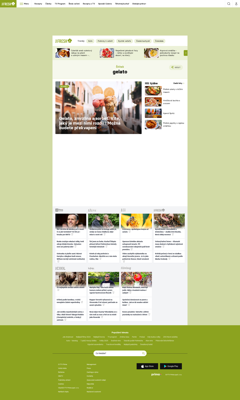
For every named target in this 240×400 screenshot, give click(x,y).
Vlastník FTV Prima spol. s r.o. (68, 388)
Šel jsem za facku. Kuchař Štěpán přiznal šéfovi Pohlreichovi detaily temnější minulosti (103, 244)
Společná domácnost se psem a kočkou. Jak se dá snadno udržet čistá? (135, 302)
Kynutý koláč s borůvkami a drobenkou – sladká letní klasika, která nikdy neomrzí (168, 232)
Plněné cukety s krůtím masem (173, 90)
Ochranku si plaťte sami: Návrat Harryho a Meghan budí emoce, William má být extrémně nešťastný (71, 256)
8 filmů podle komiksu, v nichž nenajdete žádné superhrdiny (68, 301)
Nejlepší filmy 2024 (83, 337)
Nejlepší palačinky (131, 344)
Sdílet (177, 68)
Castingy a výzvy (92, 372)
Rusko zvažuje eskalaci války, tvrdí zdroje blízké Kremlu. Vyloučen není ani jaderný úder (70, 244)
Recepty (38, 4)
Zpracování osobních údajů (96, 380)
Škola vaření (74, 4)
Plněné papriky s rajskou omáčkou (173, 124)
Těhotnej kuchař (122, 4)
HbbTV (60, 376)
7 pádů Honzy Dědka (88, 341)
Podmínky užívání (64, 380)
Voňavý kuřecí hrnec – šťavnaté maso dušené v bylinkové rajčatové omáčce (169, 244)
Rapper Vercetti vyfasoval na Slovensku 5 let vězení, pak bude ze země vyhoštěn (104, 302)
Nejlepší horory (99, 337)
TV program (112, 337)
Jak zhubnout (67, 337)
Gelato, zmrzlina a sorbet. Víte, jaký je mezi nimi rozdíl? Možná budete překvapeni (89, 123)
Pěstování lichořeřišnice (165, 341)
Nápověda (90, 384)
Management (91, 364)
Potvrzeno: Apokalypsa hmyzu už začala (135, 230)
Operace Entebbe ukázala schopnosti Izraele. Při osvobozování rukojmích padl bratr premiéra (136, 245)
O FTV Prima (62, 364)
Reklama (61, 372)
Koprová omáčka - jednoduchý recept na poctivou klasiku (169, 52)
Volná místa (62, 368)
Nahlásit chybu (63, 392)
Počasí (142, 337)
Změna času (124, 337)
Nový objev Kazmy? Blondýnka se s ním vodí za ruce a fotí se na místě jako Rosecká (103, 314)
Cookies (61, 384)
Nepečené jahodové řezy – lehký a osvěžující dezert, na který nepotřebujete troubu (127, 54)
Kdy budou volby (154, 337)
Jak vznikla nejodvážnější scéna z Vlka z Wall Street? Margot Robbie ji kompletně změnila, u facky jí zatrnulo (70, 316)
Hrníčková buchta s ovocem (171, 102)
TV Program (60, 4)
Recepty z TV (89, 4)
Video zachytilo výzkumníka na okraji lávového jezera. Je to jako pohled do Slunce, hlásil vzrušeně (135, 256)
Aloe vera (149, 341)
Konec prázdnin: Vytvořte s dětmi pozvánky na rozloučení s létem (135, 313)
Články (48, 4)
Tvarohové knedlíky (113, 344)
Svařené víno (116, 341)
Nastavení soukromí (94, 392)
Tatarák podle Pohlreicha (133, 341)
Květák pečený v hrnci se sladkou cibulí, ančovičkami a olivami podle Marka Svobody (169, 256)
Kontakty (90, 376)
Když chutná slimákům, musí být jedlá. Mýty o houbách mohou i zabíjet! (135, 290)
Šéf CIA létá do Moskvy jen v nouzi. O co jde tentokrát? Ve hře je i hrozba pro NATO (70, 232)
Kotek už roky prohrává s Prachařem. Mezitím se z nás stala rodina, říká (103, 256)
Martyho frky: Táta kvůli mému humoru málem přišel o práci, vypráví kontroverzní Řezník (102, 290)
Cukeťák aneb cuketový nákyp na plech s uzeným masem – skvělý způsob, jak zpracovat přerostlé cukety (81, 56)
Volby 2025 (103, 341)
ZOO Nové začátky (170, 337)
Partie (134, 337)
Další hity (178, 83)
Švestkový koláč (146, 344)
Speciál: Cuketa (105, 4)
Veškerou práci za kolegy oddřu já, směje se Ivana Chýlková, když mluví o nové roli (103, 232)
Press (89, 368)
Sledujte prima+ (139, 4)
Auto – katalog (72, 341)
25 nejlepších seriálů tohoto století (70, 287)
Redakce (90, 388)
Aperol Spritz (168, 113)
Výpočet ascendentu (95, 344)
